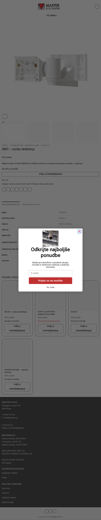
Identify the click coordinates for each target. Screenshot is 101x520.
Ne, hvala (50, 287)
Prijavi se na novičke (50, 280)
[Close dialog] (80, 231)
